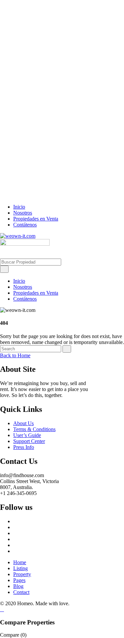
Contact (21, 592)
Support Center (29, 441)
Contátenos (25, 224)
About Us (23, 423)
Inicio (19, 207)
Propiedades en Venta (35, 218)
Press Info (23, 447)
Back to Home (15, 355)
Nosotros (22, 213)
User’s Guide (27, 435)
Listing (20, 568)
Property (22, 574)
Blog (18, 586)
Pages (19, 580)
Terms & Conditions (34, 429)
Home (19, 562)
